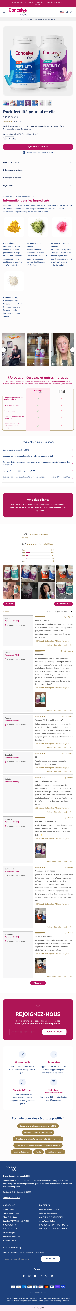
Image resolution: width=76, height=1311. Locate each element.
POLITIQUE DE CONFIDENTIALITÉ (53, 1225)
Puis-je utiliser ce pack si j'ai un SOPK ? (38, 471)
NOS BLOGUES (9, 1225)
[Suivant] (70, 3)
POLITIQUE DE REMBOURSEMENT (53, 1229)
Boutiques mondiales (11, 1236)
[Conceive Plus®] (18, 12)
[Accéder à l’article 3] (20, 103)
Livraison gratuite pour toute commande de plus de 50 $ (38, 3)
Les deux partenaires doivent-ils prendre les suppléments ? (38, 456)
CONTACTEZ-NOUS (11, 1197)
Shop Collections (10, 1217)
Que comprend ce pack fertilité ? (38, 450)
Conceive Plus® (41, 1293)
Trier (49, 611)
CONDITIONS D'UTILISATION (51, 1217)
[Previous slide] (3, 349)
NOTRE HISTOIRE (10, 1229)
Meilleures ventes (55, 1152)
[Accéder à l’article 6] (42, 103)
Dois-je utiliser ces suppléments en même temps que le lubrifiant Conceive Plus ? (38, 478)
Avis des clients (9, 1240)
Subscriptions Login (11, 1213)
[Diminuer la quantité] (5, 138)
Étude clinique (9, 1232)
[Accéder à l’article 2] (13, 103)
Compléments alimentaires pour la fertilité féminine (38, 1145)
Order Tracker (9, 1209)
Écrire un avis (65, 604)
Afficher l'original (62, 641)
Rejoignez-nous (54, 1032)
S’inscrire (50, 1259)
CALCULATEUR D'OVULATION (16, 1221)
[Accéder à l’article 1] (6, 103)
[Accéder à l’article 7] (49, 103)
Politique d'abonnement (49, 1209)
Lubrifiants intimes (21, 1152)
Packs (38, 1152)
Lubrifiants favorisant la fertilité (38, 1132)
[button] (12, 121)
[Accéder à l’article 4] (28, 103)
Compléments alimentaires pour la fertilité (38, 1126)
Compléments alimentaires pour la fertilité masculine (38, 1139)
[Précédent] (5, 3)
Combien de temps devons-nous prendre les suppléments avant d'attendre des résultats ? (38, 463)
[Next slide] (72, 349)
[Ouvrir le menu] (4, 12)
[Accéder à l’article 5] (35, 103)
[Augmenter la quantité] (13, 138)
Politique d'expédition (48, 1213)
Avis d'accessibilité (47, 1221)
